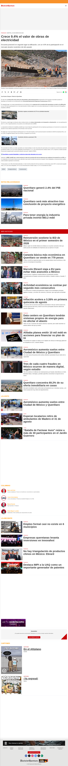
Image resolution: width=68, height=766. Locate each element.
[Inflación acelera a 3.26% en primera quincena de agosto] (11, 303)
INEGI (3, 169)
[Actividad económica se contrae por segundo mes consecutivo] (11, 288)
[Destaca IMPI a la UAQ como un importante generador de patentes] (11, 568)
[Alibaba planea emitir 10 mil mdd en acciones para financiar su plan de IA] (11, 337)
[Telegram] (11, 92)
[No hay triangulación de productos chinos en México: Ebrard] (11, 554)
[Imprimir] (21, 92)
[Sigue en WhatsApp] (63, 92)
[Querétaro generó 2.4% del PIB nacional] (11, 191)
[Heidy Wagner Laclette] (3, 511)
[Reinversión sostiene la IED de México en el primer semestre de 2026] (11, 242)
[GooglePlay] (42, 756)
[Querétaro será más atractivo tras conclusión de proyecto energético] (11, 204)
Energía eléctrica (12, 169)
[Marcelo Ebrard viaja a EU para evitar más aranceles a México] (11, 273)
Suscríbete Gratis (34, 637)
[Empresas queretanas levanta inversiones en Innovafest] (11, 541)
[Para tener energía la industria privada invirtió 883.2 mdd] (11, 218)
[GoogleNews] (35, 756)
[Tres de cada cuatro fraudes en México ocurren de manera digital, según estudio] (11, 369)
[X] (5, 92)
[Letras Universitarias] (3, 498)
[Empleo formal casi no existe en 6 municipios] (11, 527)
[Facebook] (2, 92)
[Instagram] (32, 756)
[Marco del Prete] (3, 491)
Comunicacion (22, 169)
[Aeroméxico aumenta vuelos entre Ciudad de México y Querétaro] (11, 353)
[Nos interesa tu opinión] (34, 743)
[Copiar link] (17, 92)
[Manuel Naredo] (3, 505)
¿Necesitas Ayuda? (34, 752)
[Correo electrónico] (14, 92)
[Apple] (39, 756)
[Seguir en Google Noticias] (66, 92)
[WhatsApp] (8, 92)
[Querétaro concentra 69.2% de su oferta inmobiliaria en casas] (11, 386)
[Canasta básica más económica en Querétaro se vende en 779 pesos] (11, 258)
